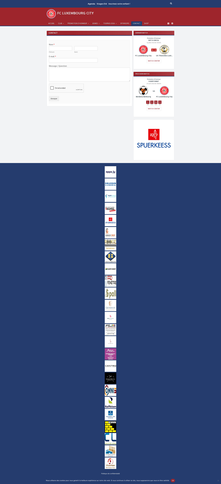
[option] (154, 51)
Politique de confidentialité (110, 473)
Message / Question (58, 66)
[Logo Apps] (110, 177)
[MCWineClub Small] (110, 347)
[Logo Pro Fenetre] (110, 286)
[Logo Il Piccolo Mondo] (110, 468)
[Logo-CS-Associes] (110, 311)
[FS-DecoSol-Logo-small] (110, 335)
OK (173, 480)
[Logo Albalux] (110, 238)
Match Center (154, 61)
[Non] (218, 480)
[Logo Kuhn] (110, 432)
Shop (146, 23)
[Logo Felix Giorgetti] (110, 262)
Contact (136, 23)
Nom (52, 44)
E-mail (52, 56)
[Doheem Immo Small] (110, 456)
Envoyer (54, 99)
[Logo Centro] (110, 371)
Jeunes (95, 23)
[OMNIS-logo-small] (110, 395)
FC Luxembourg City (75, 13)
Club (60, 23)
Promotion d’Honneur (77, 23)
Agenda (91, 4)
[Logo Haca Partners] (110, 323)
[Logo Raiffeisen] (110, 408)
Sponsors (124, 23)
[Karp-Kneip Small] (110, 274)
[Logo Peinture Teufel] (110, 214)
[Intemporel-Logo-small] (110, 383)
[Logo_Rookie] (110, 250)
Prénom (51, 52)
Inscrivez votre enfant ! (119, 4)
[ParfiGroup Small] (110, 201)
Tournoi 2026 (109, 23)
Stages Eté (102, 4)
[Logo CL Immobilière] (110, 444)
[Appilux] (110, 359)
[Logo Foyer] (110, 420)
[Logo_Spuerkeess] (154, 156)
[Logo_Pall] (110, 298)
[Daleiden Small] (110, 189)
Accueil (51, 23)
